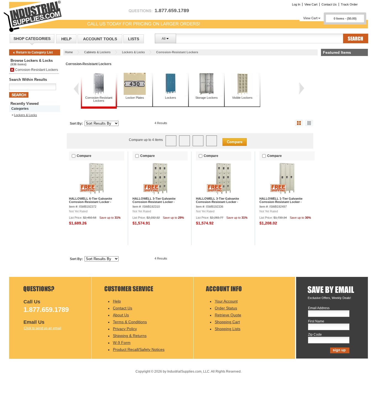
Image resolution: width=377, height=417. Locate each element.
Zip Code (315, 334)
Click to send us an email (42, 328)
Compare (234, 142)
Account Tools (100, 39)
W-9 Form (122, 342)
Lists (133, 39)
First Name (316, 321)
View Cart (310, 4)
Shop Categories (32, 38)
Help (66, 39)
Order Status (226, 308)
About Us (121, 315)
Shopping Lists (227, 329)
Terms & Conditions (130, 322)
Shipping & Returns (130, 335)
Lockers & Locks (133, 52)
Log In (296, 4)
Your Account (226, 301)
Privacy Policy (125, 329)
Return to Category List (34, 52)
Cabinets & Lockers (97, 52)
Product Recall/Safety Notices (138, 349)
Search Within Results (28, 79)
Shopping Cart (227, 322)
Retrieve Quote (228, 315)
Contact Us (329, 4)
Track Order (349, 4)
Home (69, 52)
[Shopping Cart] (311, 16)
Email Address (319, 308)
